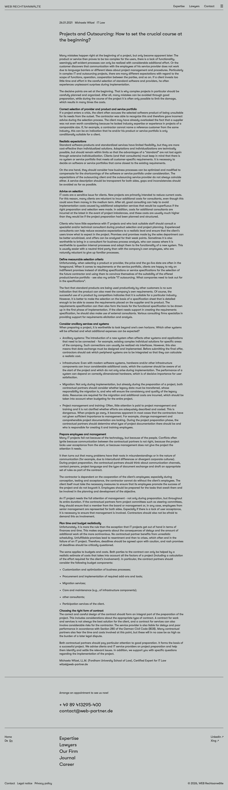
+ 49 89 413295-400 (80, 704)
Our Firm (68, 751)
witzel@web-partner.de (73, 664)
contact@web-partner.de (86, 710)
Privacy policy (43, 783)
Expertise (179, 6)
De (6, 740)
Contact (209, 6)
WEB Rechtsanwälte (23, 6)
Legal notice (24, 783)
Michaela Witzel (69, 660)
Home (8, 736)
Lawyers (194, 6)
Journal (67, 757)
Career (66, 764)
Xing (213, 740)
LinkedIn (216, 736)
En (11, 740)
